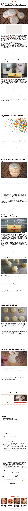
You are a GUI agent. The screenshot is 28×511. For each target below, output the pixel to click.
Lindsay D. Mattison (3, 6)
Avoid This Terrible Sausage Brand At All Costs (10, 505)
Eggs (13, 195)
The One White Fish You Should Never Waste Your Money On (24, 505)
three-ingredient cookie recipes (10, 37)
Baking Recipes (5, 3)
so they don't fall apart (10, 327)
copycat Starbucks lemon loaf (11, 142)
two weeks (4, 336)
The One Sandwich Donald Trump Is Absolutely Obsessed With (17, 505)
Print (11, 395)
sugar (11, 81)
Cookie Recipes (10, 3)
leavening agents (18, 178)
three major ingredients (7, 79)
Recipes (2, 3)
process (21, 235)
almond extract (17, 285)
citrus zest (6, 378)
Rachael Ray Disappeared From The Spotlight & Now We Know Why (3, 505)
